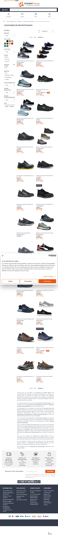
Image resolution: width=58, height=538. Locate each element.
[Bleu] (5, 46)
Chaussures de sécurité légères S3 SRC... (45, 118)
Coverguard (39, 206)
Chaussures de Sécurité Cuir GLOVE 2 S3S (45, 290)
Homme (7, 61)
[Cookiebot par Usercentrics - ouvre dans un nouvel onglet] (49, 255)
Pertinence (47, 31)
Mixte (6, 57)
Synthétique (8, 77)
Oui (6, 68)
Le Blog (45, 504)
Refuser (11, 281)
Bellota (19, 177)
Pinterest (25, 481)
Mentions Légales (7, 501)
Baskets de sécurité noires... (42, 89)
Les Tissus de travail (35, 494)
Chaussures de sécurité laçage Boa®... (25, 319)
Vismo (37, 349)
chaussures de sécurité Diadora (24, 414)
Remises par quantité (22, 494)
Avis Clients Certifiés (22, 499)
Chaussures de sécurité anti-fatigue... (44, 376)
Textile (7, 79)
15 (35, 37)
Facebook (19, 481)
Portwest (39, 62)
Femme (7, 59)
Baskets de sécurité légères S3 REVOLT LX (45, 347)
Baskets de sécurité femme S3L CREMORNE (46, 233)
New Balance (20, 62)
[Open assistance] (50, 534)
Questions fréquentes (8, 499)
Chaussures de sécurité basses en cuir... (26, 175)
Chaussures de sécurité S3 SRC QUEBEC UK (26, 347)
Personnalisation (21, 492)
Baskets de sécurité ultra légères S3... (25, 204)
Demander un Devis (21, 490)
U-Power (38, 91)
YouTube (22, 481)
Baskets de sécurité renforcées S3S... (25, 147)
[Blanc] (5, 41)
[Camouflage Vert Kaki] (7, 46)
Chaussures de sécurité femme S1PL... (25, 118)
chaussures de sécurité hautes (37, 446)
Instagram (32, 481)
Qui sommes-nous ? (8, 490)
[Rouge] (12, 43)
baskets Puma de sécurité (40, 414)
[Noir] (7, 41)
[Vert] (7, 43)
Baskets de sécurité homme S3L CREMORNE (27, 89)
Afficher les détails (48, 276)
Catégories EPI (47, 492)
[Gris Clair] (10, 41)
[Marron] (5, 43)
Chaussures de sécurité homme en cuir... (26, 60)
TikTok (39, 481)
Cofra (38, 119)
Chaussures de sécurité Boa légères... (25, 290)
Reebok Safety (21, 234)
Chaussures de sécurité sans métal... (44, 319)
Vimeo (29, 481)
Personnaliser (28, 281)
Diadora (38, 292)
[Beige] (12, 41)
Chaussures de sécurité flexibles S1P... (45, 204)
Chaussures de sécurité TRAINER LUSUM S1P (46, 60)
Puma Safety (40, 320)
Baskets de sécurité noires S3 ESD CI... (45, 175)
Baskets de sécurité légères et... (24, 233)
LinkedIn (35, 481)
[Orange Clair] (10, 43)
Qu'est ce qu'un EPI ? (49, 490)
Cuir (6, 73)
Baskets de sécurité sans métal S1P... (44, 147)
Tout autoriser (47, 281)
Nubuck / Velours (9, 75)
